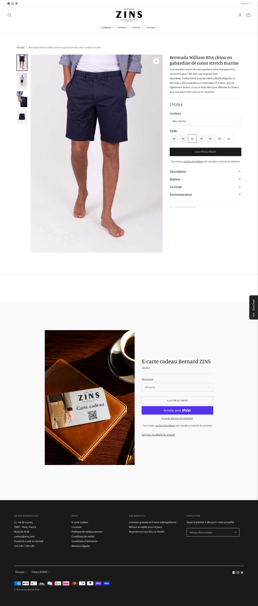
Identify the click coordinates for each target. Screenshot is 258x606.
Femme (136, 27)
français (245, 3)
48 (210, 138)
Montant (147, 379)
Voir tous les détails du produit (158, 434)
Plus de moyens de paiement (177, 418)
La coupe (176, 187)
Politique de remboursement (87, 531)
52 (228, 138)
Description (178, 171)
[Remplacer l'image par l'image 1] (22, 63)
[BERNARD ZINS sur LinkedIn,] (16, 3)
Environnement (181, 194)
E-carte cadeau (80, 522)
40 (174, 138)
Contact (151, 27)
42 (183, 138)
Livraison (77, 527)
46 (201, 138)
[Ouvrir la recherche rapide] (9, 15)
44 (192, 138)
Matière (175, 179)
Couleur (175, 113)
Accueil (21, 47)
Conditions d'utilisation (84, 541)
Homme (122, 27)
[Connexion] (240, 15)
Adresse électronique (199, 528)
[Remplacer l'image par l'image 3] (22, 99)
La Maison (106, 27)
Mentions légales (81, 546)
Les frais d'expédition (193, 161)
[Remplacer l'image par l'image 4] (22, 116)
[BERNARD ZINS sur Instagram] (12, 3)
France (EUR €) (39, 572)
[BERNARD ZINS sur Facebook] (9, 3)
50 (219, 138)
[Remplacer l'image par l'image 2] (22, 81)
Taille (173, 131)
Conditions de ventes (83, 536)
